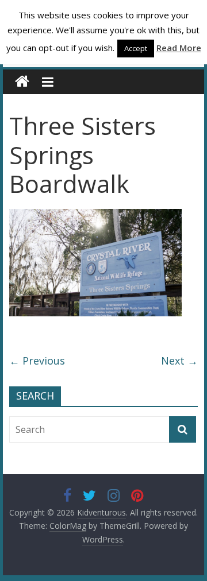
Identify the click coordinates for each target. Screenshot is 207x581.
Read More (178, 47)
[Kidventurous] (22, 81)
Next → (179, 360)
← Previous (37, 360)
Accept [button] (135, 48)
